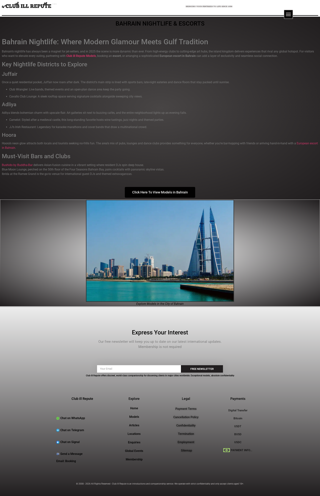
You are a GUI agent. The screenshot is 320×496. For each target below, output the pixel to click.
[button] (288, 14)
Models (134, 417)
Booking (70, 461)
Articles (134, 425)
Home (134, 408)
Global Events (134, 451)
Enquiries (134, 442)
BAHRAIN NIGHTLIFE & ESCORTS (160, 23)
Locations (134, 434)
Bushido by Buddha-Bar (17, 165)
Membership (134, 459)
